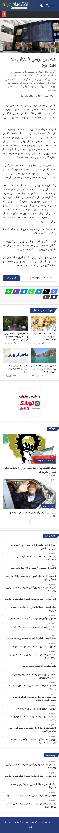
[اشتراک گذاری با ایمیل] (53, 297)
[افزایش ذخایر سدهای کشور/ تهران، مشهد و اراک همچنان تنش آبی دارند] (44, 355)
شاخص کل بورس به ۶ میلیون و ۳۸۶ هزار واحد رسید (29, 14)
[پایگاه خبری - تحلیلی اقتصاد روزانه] (15, 5)
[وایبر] (15, 291)
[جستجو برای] (47, 6)
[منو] (52, 6)
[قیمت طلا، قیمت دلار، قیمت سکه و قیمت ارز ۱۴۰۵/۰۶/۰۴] (44, 323)
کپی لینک (11, 278)
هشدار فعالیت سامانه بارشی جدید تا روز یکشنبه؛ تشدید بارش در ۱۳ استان (16, 336)
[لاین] (8, 291)
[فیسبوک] (53, 291)
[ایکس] (45, 291)
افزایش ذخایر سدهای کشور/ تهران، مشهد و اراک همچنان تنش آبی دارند (43, 368)
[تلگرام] (23, 291)
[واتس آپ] (30, 291)
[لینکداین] (38, 291)
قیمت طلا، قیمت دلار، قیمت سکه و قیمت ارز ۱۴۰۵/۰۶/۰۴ (43, 336)
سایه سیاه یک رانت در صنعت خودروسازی (32, 512)
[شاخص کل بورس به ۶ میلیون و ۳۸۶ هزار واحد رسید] (15, 355)
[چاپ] (45, 297)
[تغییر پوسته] (41, 6)
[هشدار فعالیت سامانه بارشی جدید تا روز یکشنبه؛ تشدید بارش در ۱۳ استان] (15, 323)
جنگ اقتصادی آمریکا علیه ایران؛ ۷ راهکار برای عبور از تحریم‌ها (30, 470)
